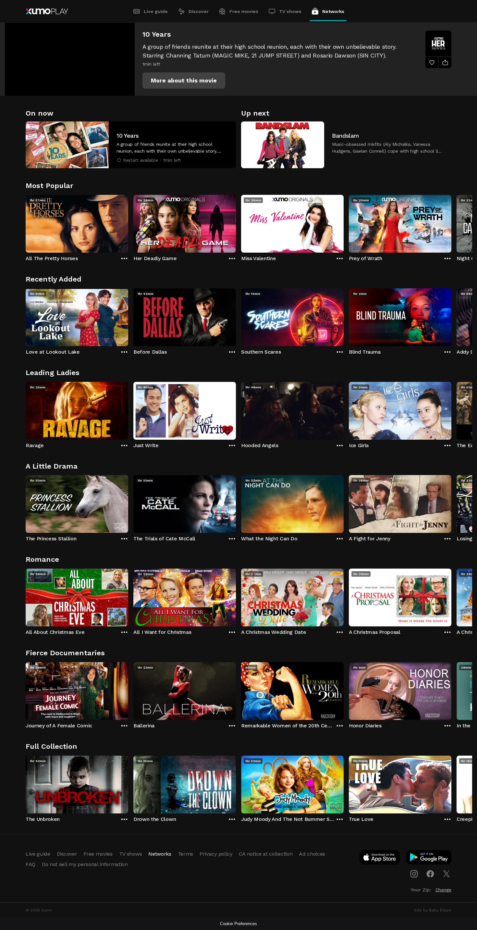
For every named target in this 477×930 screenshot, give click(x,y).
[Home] (47, 11)
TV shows (290, 11)
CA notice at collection (266, 854)
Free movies (243, 11)
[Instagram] (414, 874)
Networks (333, 11)
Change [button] (443, 889)
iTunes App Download (380, 858)
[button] (183, 80)
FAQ (30, 864)
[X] (446, 874)
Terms (185, 854)
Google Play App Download (429, 858)
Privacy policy (216, 854)
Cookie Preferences (238, 923)
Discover (199, 11)
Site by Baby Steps (432, 910)
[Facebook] (430, 874)
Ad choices (312, 854)
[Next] (451, 222)
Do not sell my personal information (85, 864)
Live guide (156, 11)
